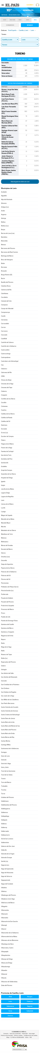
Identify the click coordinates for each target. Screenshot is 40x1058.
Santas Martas (5, 741)
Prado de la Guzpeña (7, 605)
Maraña (3, 526)
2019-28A (12, 20)
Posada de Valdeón (7, 598)
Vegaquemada (5, 880)
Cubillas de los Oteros (8, 414)
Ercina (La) (4, 432)
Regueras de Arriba (7, 636)
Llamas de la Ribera (7, 504)
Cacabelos (4, 297)
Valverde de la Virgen (7, 854)
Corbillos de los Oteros (8, 399)
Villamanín (4, 914)
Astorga (3, 218)
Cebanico (4, 369)
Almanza (4, 203)
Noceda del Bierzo (7, 549)
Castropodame (5, 357)
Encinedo (4, 429)
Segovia (29, 1006)
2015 (27, 20)
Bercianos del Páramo (8, 248)
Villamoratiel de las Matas (9, 936)
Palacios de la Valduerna (8, 572)
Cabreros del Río (6, 290)
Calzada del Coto (6, 301)
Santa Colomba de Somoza (9, 711)
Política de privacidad (7, 1035)
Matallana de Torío (7, 534)
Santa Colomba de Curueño (9, 707)
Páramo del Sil (5, 579)
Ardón (3, 211)
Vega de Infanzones (7, 872)
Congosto (4, 395)
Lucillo (3, 508)
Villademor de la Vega (8, 899)
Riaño (3, 643)
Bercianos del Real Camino (9, 252)
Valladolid (30, 1011)
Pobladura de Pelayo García (9, 587)
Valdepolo (4, 820)
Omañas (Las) (5, 557)
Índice (26, 1037)
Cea (2, 365)
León (2, 500)
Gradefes (4, 466)
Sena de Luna (5, 756)
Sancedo (4, 681)
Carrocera (4, 331)
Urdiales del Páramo (7, 797)
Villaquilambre (5, 955)
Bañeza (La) (5, 226)
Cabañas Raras (6, 286)
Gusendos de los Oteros (8, 474)
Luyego (3, 511)
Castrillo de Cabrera (7, 342)
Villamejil (4, 925)
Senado (30, 25)
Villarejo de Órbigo (7, 959)
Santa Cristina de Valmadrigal (10, 714)
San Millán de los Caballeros (10, 699)
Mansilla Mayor (5, 523)
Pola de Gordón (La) (7, 590)
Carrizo (3, 327)
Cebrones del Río (6, 372)
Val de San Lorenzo (7, 839)
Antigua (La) (5, 207)
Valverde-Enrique (6, 857)
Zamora (10, 1016)
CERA (3, 376)
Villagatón (4, 906)
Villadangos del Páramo (8, 895)
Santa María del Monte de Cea (10, 726)
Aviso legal (32, 1033)
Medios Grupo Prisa (19, 1049)
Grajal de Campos (6, 470)
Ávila (10, 997)
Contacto (5, 1033)
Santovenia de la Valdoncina (10, 748)
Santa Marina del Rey (7, 737)
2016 (20, 20)
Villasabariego (5, 966)
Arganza (3, 214)
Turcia (3, 793)
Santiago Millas (6, 745)
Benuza (3, 244)
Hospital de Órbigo (7, 478)
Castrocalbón (5, 350)
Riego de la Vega (6, 647)
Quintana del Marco (7, 628)
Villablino (4, 887)
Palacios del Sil (6, 575)
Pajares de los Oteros (7, 568)
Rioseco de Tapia (6, 654)
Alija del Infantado (6, 199)
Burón (3, 278)
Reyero (3, 639)
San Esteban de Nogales (8, 692)
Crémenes (4, 406)
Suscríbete (30, 5)
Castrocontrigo (5, 353)
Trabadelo (4, 786)
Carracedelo (5, 323)
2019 (4, 20)
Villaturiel (4, 974)
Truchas (3, 790)
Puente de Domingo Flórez (9, 620)
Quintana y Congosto (7, 632)
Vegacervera (5, 865)
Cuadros (3, 410)
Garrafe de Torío (6, 455)
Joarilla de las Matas (7, 489)
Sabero (3, 666)
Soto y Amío (5, 767)
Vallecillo (4, 850)
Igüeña (3, 481)
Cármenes (4, 320)
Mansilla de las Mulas (7, 519)
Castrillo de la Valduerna (8, 346)
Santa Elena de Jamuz (8, 718)
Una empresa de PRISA (19, 1044)
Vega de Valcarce (6, 876)
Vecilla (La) (4, 861)
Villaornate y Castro (7, 948)
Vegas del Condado (7, 884)
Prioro (3, 613)
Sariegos (4, 752)
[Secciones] (2, 5)
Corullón (3, 402)
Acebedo (4, 192)
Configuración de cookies (30, 1035)
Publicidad (25, 1033)
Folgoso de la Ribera (7, 444)
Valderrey (4, 827)
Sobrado (3, 760)
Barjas (3, 229)
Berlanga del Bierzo (7, 256)
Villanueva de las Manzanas (9, 940)
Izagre (3, 485)
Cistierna (4, 391)
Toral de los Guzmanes (8, 771)
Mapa (37, 15)
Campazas (4, 305)
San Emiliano (5, 688)
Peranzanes (5, 583)
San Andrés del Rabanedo (9, 677)
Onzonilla (4, 560)
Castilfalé (4, 338)
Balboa (3, 222)
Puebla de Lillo (5, 617)
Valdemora (4, 812)
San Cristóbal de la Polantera (10, 684)
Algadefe (4, 196)
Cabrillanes (4, 293)
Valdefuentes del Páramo (9, 805)
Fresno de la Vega (6, 447)
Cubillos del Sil (5, 421)
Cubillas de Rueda (6, 417)
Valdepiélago (5, 816)
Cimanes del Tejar (6, 387)
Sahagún (4, 669)
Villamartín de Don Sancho (9, 921)
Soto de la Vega (6, 763)
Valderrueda (5, 831)
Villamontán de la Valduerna (10, 933)
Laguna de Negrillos (7, 496)
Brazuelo (4, 271)
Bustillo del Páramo (7, 282)
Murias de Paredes (7, 545)
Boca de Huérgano (7, 259)
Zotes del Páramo (6, 985)
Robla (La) (4, 658)
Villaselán (4, 970)
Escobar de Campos (7, 436)
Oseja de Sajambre (7, 564)
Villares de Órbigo (6, 963)
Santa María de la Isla (7, 722)
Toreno (3, 778)
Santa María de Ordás (8, 733)
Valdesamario (5, 835)
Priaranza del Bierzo (7, 609)
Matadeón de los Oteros (8, 530)
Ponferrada (4, 594)
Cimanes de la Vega (7, 384)
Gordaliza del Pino (6, 459)
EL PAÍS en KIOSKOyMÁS (17, 1037)
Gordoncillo (4, 463)
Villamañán (4, 918)
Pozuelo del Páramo (7, 602)
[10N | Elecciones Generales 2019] (20, 10)
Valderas (4, 824)
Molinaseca (4, 541)
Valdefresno (5, 801)
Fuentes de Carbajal (7, 451)
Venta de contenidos (15, 1033)
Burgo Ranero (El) (6, 275)
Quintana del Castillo (7, 624)
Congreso (10, 25)
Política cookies (18, 1035)
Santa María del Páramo (8, 730)
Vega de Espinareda (7, 869)
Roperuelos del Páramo (8, 662)
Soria (10, 1011)
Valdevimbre (5, 842)
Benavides (4, 241)
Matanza (3, 538)
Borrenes (4, 267)
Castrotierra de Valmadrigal (9, 361)
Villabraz (4, 891)
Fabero (3, 440)
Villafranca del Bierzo (7, 902)
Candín (3, 316)
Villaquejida (4, 951)
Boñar (3, 263)
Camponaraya (5, 312)
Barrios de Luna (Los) (7, 233)
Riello (3, 651)
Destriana (4, 425)
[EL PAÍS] (12, 5)
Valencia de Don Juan (8, 846)
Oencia (3, 553)
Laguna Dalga (5, 493)
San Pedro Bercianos (7, 703)
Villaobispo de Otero (7, 944)
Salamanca (10, 1006)
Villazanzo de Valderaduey (9, 981)
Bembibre (4, 237)
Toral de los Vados (6, 775)
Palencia (30, 1001)
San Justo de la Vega (7, 696)
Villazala (3, 978)
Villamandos (5, 910)
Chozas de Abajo (6, 380)
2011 (35, 20)
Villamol (3, 929)
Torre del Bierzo (6, 782)
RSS (31, 1037)
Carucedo (4, 335)
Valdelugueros (5, 808)
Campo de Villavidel (7, 308)
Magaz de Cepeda (6, 515)
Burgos (29, 997)
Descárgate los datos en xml (20, 181)
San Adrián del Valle (7, 673)
